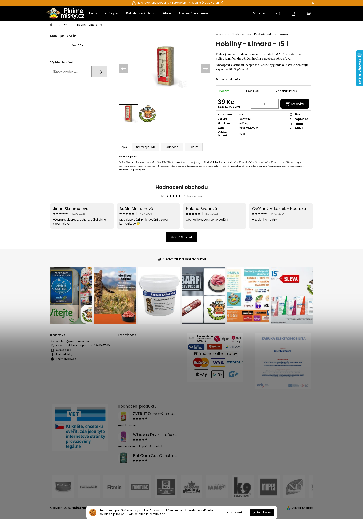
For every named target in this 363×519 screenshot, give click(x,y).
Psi (241, 114)
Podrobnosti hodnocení (271, 34)
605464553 (63, 350)
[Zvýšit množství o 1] (273, 103)
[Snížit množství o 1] (255, 103)
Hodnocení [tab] (172, 147)
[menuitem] (93, 13)
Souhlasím (263, 512)
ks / (79, 45)
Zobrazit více (181, 236)
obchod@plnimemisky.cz (72, 341)
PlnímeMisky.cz (66, 354)
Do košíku (297, 104)
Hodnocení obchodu (181, 187)
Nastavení (234, 512)
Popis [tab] (123, 147)
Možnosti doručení (229, 79)
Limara (292, 91)
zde (162, 514)
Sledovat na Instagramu (184, 259)
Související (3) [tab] (145, 147)
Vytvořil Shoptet (302, 508)
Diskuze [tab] (194, 147)
